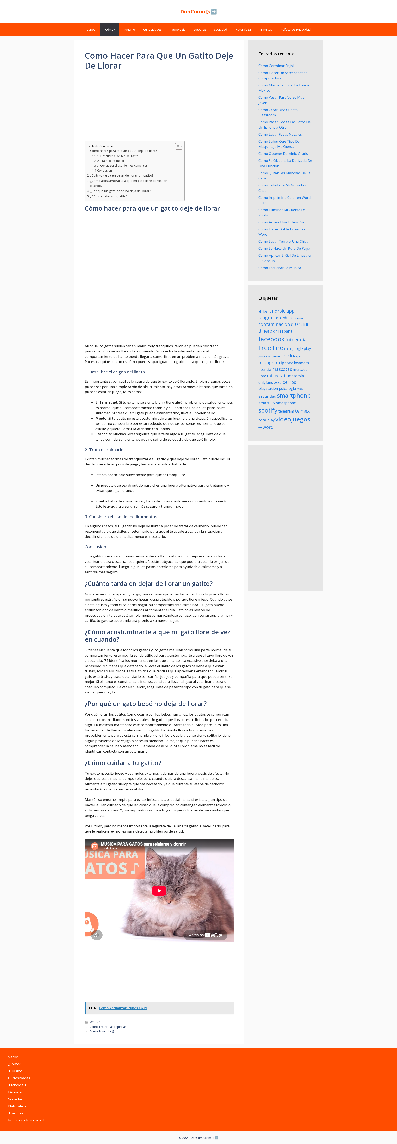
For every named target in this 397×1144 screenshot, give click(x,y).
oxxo (278, 382)
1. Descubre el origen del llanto (118, 156)
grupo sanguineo (270, 356)
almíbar (263, 311)
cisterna (298, 318)
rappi (300, 389)
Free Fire (270, 348)
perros (289, 382)
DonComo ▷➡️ (198, 11)
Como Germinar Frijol (276, 65)
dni (276, 331)
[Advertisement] (159, 106)
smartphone (294, 395)
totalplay (266, 420)
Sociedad (220, 29)
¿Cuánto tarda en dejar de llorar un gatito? (121, 175)
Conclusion (104, 170)
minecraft (277, 375)
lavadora (301, 362)
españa (286, 331)
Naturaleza (243, 29)
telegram (286, 411)
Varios (91, 29)
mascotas (282, 369)
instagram (269, 362)
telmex (302, 411)
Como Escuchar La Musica (279, 267)
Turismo (129, 29)
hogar (297, 356)
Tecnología (177, 29)
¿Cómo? (109, 29)
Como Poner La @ (102, 1031)
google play (301, 348)
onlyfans (265, 382)
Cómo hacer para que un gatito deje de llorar (123, 151)
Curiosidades (152, 29)
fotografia (295, 339)
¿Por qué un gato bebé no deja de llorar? (120, 191)
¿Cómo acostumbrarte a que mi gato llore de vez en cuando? (128, 183)
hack (287, 356)
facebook (271, 339)
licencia (264, 369)
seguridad (267, 396)
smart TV (266, 402)
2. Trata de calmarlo (110, 161)
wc (260, 428)
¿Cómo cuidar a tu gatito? (109, 196)
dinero (265, 331)
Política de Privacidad (295, 29)
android (277, 311)
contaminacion (274, 324)
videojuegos (292, 419)
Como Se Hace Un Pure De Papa (284, 248)
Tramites (265, 29)
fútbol (287, 349)
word (268, 427)
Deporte (200, 29)
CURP (296, 324)
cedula (286, 317)
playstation (268, 388)
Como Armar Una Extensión (281, 222)
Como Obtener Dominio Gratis (283, 153)
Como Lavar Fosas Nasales (280, 134)
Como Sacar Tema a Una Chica (283, 241)
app (290, 311)
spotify (267, 410)
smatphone (286, 402)
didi (304, 324)
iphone (287, 362)
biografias (268, 317)
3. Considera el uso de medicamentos (122, 165)
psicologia (287, 388)
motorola (296, 375)
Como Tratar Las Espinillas (108, 1027)
